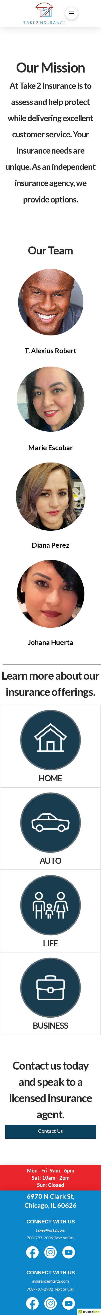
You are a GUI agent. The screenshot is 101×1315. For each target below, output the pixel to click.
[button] (71, 13)
